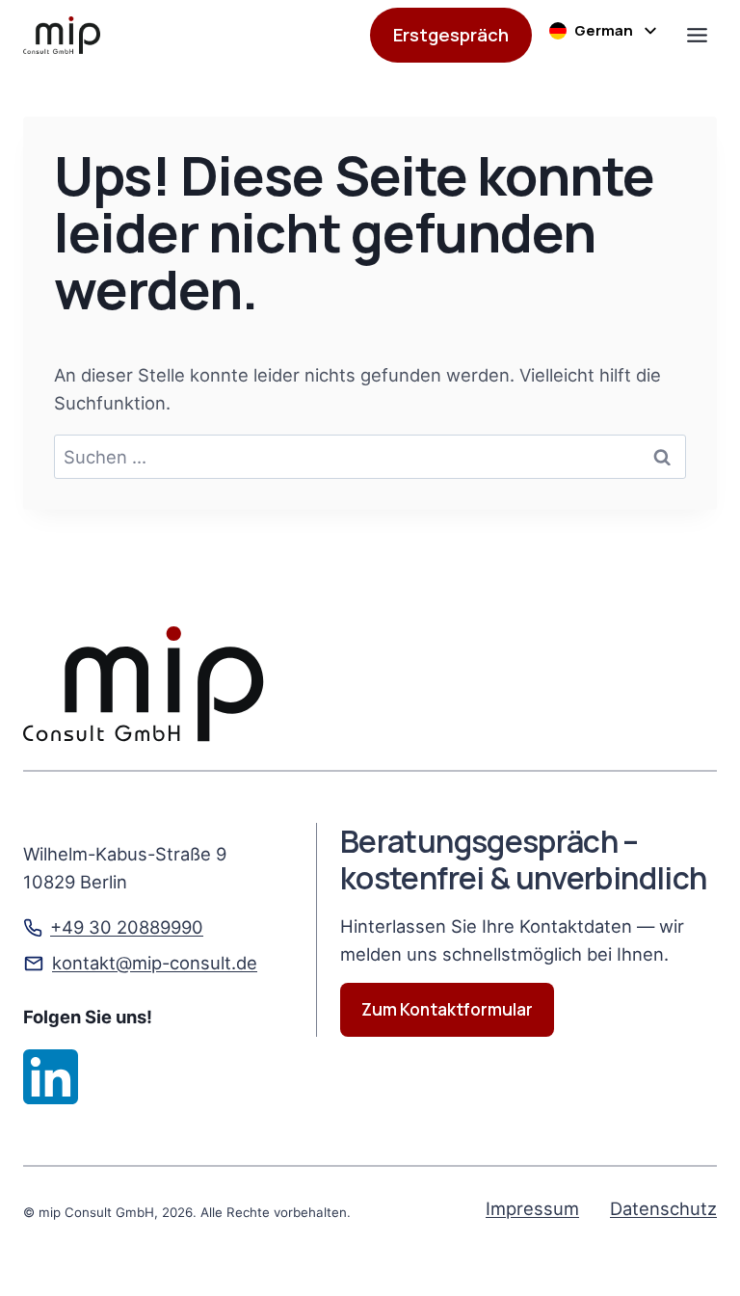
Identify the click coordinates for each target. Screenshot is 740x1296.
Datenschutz (663, 1208)
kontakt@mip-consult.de (154, 962)
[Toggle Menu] (697, 35)
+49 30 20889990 (126, 927)
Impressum (532, 1208)
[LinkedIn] (50, 1076)
